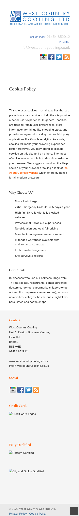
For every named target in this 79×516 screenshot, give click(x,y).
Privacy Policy (18, 513)
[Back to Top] (74, 511)
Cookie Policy (37, 513)
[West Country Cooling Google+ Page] (43, 59)
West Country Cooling (39, 16)
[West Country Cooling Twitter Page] (59, 59)
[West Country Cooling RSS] (66, 59)
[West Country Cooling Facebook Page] (51, 59)
